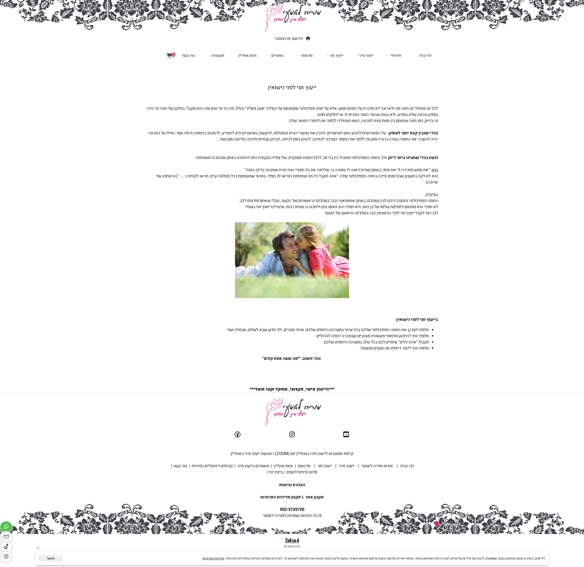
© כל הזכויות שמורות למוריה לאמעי (292, 516)
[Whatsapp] (6, 526)
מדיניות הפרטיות (213, 558)
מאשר (51, 558)
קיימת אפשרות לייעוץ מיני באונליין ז (323, 454)
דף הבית (425, 55)
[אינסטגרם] (6, 557)
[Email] (6, 536)
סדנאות (307, 55)
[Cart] (169, 55)
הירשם (297, 39)
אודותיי (395, 55)
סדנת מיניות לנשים (301, 472)
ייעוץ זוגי (336, 55)
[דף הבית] (292, 18)
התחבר (280, 39)
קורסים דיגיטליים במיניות (212, 466)
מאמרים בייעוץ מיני (252, 466)
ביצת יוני (275, 472)
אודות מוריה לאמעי (377, 466)
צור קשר (188, 55)
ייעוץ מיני (366, 55)
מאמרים (277, 55)
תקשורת (217, 55)
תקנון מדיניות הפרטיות (280, 497)
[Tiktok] (6, 547)
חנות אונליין (248, 55)
